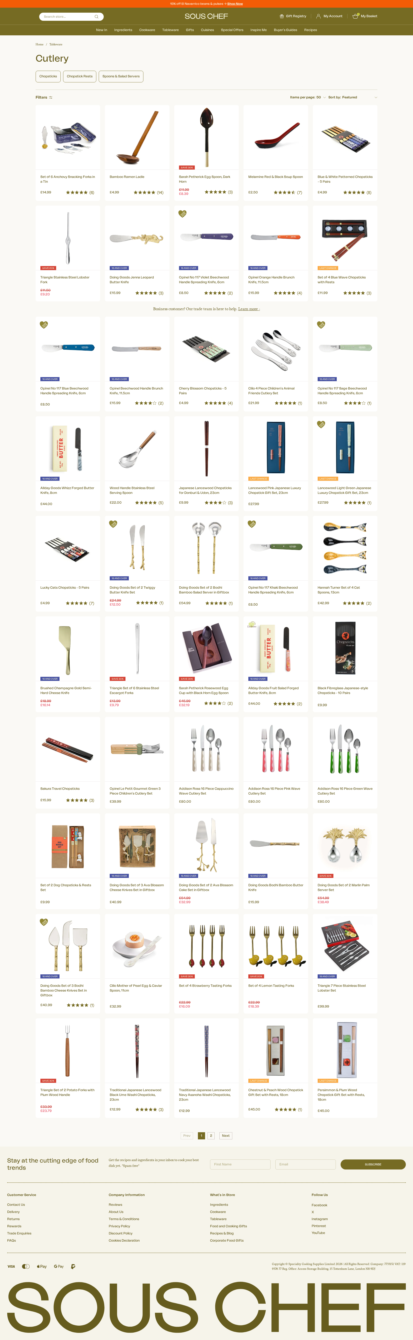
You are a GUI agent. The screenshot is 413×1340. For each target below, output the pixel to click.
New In (101, 30)
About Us (116, 1212)
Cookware (147, 30)
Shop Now (235, 3)
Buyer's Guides (285, 30)
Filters (41, 97)
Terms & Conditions (124, 1219)
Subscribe (373, 1164)
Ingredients (123, 30)
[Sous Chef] (206, 16)
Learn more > (249, 309)
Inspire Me (258, 30)
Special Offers (232, 30)
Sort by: (334, 97)
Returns (13, 1219)
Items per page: (302, 97)
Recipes (310, 30)
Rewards (14, 1226)
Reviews (115, 1205)
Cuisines (207, 30)
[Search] (96, 17)
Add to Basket (68, 191)
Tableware (170, 30)
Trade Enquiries (19, 1233)
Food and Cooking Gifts (228, 1226)
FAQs (11, 1240)
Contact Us (16, 1205)
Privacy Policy (119, 1226)
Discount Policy (120, 1233)
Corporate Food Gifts (227, 1240)
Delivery (13, 1212)
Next (226, 1135)
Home (39, 44)
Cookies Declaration (124, 1240)
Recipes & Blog (222, 1233)
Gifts (190, 30)
